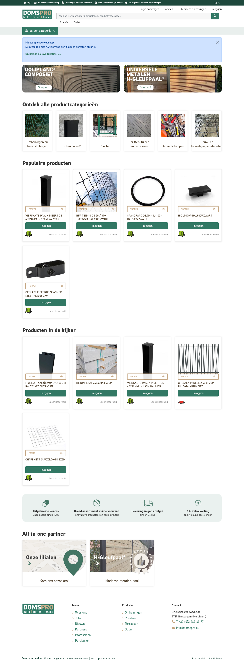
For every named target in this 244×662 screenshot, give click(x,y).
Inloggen (46, 226)
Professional (83, 635)
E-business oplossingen (192, 9)
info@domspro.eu (187, 628)
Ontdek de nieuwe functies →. (43, 54)
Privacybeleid (199, 658)
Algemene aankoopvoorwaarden (71, 658)
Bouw (128, 629)
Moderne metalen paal (122, 581)
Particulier (82, 640)
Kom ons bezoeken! (54, 581)
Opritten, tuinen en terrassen (139, 144)
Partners (81, 629)
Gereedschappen (173, 146)
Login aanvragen (149, 9)
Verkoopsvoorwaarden (103, 658)
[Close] (217, 43)
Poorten (105, 146)
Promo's (63, 22)
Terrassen (131, 624)
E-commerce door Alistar (36, 658)
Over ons (81, 612)
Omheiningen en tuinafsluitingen (37, 144)
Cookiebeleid (215, 658)
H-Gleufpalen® (71, 146)
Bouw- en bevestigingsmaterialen (206, 144)
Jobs (78, 618)
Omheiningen (133, 612)
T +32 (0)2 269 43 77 (190, 622)
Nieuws (80, 624)
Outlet (77, 22)
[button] (40, 31)
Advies (169, 9)
